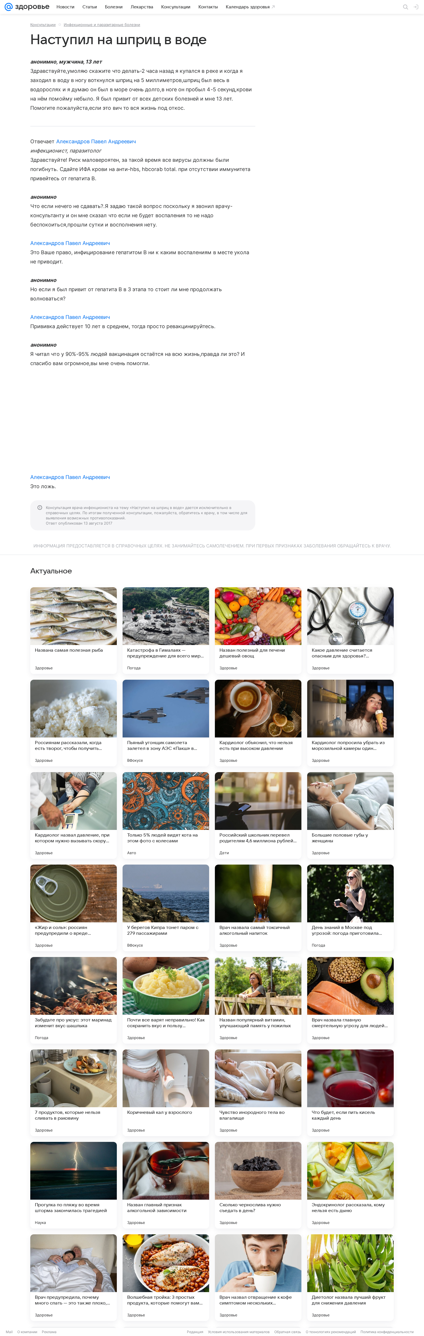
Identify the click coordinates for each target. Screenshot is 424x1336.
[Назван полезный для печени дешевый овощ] (258, 630)
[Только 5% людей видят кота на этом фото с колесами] (166, 815)
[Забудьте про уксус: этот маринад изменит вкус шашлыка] (73, 1000)
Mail (9, 1332)
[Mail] (9, 7)
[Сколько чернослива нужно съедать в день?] (258, 1185)
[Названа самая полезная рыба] (73, 630)
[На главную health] (31, 7)
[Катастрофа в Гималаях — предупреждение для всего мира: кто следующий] (166, 630)
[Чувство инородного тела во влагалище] (258, 1092)
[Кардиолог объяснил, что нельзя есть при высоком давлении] (258, 723)
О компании (27, 1332)
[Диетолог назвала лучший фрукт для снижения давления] (350, 1277)
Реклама (49, 1332)
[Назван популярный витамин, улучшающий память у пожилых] (258, 1000)
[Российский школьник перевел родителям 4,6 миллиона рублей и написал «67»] (258, 815)
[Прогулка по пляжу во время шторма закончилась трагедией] (73, 1185)
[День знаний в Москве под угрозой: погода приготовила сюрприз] (350, 908)
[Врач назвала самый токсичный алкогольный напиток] (258, 908)
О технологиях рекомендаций (331, 1332)
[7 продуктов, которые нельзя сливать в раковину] (73, 1092)
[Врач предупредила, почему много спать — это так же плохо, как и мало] (73, 1277)
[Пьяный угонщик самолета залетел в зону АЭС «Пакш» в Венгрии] (166, 723)
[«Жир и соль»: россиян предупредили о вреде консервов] (73, 908)
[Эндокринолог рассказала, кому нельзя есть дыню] (350, 1185)
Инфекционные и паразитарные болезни (102, 24)
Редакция (195, 1332)
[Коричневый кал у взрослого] (166, 1092)
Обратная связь (287, 1332)
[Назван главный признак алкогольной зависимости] (166, 1185)
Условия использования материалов (239, 1332)
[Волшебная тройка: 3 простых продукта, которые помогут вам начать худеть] (166, 1277)
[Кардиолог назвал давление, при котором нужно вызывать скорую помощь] (73, 815)
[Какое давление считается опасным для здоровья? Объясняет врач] (350, 630)
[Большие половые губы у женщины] (350, 815)
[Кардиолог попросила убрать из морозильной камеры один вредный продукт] (350, 723)
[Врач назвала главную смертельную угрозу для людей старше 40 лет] (350, 1000)
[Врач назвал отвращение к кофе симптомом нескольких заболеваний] (258, 1277)
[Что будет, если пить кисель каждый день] (350, 1092)
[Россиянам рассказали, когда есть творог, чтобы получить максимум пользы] (73, 723)
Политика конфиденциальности (387, 1332)
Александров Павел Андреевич (96, 141)
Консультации (43, 24)
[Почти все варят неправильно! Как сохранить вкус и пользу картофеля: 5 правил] (166, 1000)
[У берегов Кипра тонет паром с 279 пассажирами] (166, 908)
